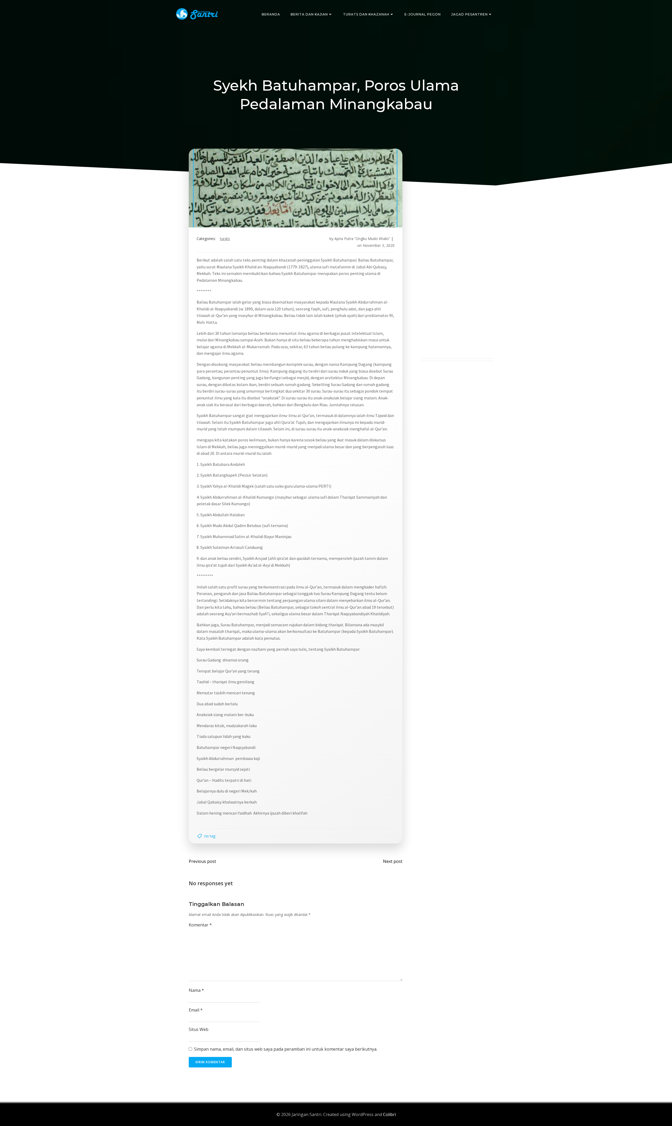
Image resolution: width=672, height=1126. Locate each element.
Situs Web (198, 1029)
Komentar (200, 925)
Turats (225, 238)
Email (196, 1010)
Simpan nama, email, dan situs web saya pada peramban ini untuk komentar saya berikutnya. (285, 1049)
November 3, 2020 (379, 245)
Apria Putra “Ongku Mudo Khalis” (362, 238)
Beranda (271, 14)
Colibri (389, 1114)
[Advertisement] (457, 279)
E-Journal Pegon (423, 14)
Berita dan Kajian (309, 14)
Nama (196, 990)
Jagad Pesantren (469, 14)
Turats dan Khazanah (366, 14)
